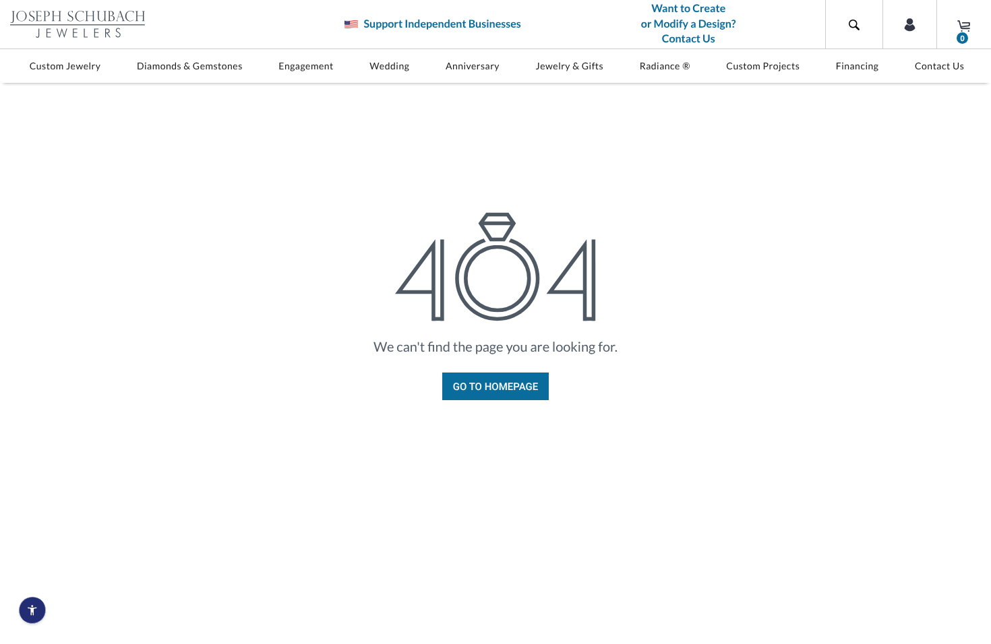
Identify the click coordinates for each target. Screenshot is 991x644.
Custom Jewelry (65, 65)
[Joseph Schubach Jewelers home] (77, 24)
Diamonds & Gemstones (190, 65)
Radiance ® (665, 65)
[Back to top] (974, 479)
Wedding (389, 65)
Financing (857, 65)
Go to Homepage (495, 387)
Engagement (306, 65)
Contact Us (939, 65)
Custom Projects (763, 65)
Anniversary (473, 65)
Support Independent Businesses (440, 24)
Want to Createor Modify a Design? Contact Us (688, 24)
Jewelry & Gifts (570, 65)
